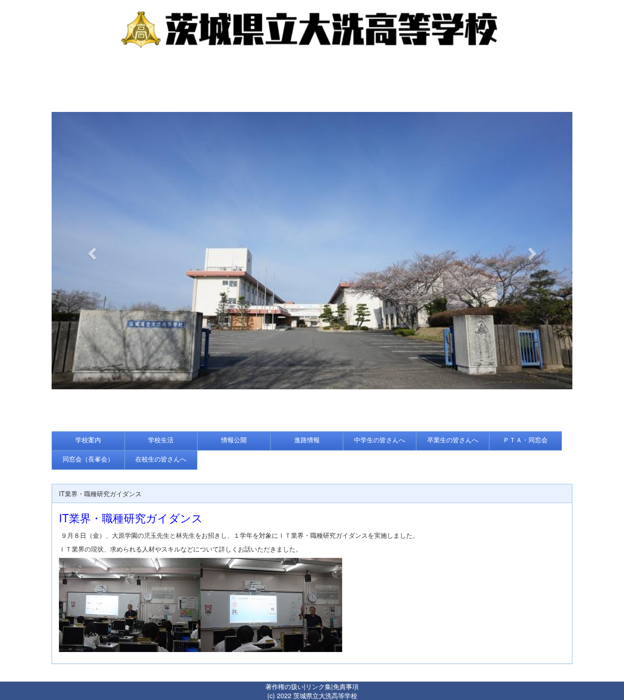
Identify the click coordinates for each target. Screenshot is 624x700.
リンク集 (318, 686)
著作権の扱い (284, 686)
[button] (91, 250)
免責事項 (346, 686)
